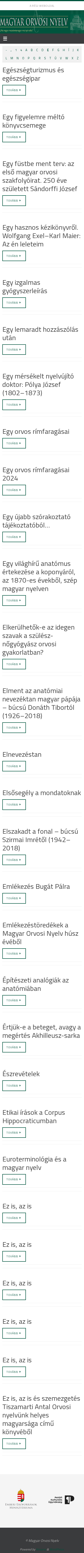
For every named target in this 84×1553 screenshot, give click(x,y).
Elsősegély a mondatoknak (41, 792)
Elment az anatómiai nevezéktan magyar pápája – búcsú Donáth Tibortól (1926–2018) (41, 703)
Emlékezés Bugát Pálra (36, 886)
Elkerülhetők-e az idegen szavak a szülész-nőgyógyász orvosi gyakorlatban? (38, 639)
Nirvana (41, 1549)
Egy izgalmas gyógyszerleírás (24, 286)
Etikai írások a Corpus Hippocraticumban (33, 1116)
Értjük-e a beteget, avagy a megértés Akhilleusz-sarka (41, 1031)
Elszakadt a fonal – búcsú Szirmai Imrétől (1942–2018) (40, 839)
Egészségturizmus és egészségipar (33, 73)
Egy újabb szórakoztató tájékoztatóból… (36, 520)
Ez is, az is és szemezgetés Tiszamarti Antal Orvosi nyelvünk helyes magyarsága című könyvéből (41, 1415)
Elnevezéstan (22, 754)
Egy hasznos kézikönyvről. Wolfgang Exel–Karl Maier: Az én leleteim (41, 235)
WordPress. (56, 1549)
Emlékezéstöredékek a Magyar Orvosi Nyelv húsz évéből (40, 933)
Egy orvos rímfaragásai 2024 (35, 473)
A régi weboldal (42, 5)
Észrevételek (21, 1073)
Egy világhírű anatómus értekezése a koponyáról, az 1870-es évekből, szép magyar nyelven (39, 576)
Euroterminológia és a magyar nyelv (34, 1163)
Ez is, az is (17, 1206)
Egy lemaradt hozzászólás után (40, 333)
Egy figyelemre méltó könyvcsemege (33, 120)
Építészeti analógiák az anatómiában (35, 984)
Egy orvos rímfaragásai (35, 431)
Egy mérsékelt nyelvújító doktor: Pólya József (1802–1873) (38, 384)
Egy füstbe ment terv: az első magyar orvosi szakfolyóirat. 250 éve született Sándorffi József (39, 176)
